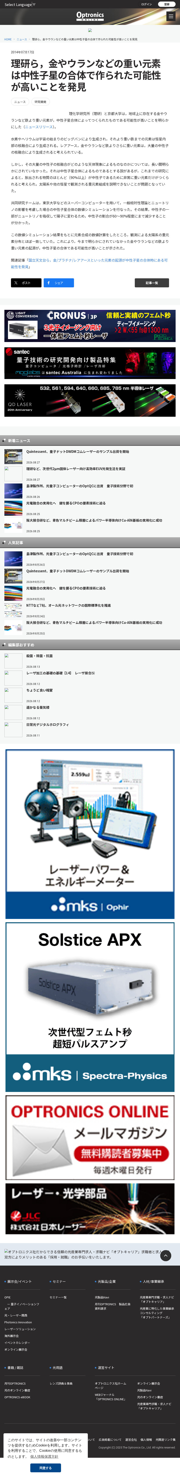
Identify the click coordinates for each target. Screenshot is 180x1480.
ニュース (22, 39)
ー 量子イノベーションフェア (21, 1306)
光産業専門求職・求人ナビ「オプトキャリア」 (157, 1299)
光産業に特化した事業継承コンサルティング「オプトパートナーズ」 (157, 1312)
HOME (8, 39)
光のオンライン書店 (17, 1390)
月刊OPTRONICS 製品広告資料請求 (112, 1306)
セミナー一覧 (58, 1297)
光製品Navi (102, 1297)
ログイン (146, 4)
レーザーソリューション (20, 1329)
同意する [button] (46, 1468)
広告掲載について (110, 1439)
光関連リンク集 (166, 1439)
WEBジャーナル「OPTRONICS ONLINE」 (111, 1397)
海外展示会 (11, 1336)
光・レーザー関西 (15, 1315)
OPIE (7, 1297)
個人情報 (146, 1439)
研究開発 (41, 102)
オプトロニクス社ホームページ (110, 1385)
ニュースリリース (39, 126)
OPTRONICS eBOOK (17, 1397)
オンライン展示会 (15, 1349)
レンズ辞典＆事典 (61, 1383)
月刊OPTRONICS (15, 1383)
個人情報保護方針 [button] (44, 1456)
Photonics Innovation (18, 1322)
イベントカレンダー (17, 1343)
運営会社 (131, 1439)
